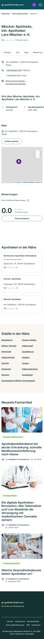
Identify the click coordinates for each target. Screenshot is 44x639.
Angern (25, 363)
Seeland (25, 357)
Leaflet (17, 182)
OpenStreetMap (28, 182)
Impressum (36, 625)
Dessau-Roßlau (29, 340)
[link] (22, 262)
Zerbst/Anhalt (8, 357)
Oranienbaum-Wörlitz (11, 380)
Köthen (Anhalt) (8, 346)
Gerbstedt (6, 369)
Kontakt (10, 621)
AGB (28, 625)
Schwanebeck (28, 380)
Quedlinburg (28, 351)
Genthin (5, 363)
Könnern (5, 375)
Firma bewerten (22, 218)
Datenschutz (20, 621)
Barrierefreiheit (33, 621)
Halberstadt (27, 346)
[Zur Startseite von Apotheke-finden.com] (12, 4)
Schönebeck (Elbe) (20, 14)
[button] (34, 5)
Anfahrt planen (12, 141)
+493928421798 (13, 70)
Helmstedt (6, 351)
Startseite (5, 14)
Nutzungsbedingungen (15, 625)
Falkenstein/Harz (30, 369)
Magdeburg (6, 340)
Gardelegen (27, 375)
